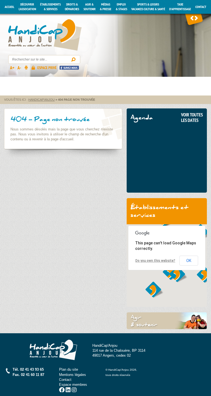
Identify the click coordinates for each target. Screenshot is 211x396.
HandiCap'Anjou (45, 35)
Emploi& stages (121, 6)
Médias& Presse (105, 6)
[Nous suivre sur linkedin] (68, 391)
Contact (200, 7)
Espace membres (73, 385)
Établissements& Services (50, 6)
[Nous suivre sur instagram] (74, 391)
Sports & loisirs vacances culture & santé (148, 6)
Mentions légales (72, 375)
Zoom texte (12, 67)
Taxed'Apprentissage (180, 6)
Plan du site (68, 369)
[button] (178, 274)
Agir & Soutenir (90, 6)
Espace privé (47, 67)
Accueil (9, 7)
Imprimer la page (26, 67)
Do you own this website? (155, 261)
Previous (192, 18)
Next (196, 18)
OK (188, 260)
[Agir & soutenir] (167, 320)
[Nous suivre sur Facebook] (62, 391)
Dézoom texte (19, 67)
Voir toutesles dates (192, 117)
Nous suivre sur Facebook (69, 67)
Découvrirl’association (27, 6)
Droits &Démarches (72, 6)
